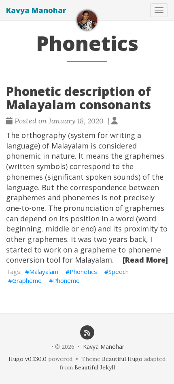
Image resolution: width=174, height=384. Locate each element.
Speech (118, 271)
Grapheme (27, 280)
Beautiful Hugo (122, 359)
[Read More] (145, 260)
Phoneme (66, 280)
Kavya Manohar (36, 10)
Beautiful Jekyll (94, 367)
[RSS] (87, 332)
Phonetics (83, 271)
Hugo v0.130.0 (27, 359)
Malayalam (43, 271)
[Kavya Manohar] (87, 20)
